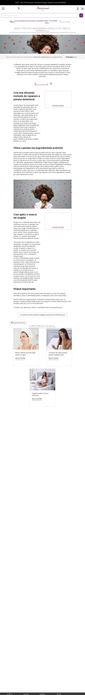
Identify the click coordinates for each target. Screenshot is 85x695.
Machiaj (18, 21)
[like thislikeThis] (35, 331)
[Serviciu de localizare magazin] (19, 8)
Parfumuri (25, 21)
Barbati (41, 21)
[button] (42, 315)
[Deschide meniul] (3, 8)
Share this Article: (18, 323)
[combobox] (41, 15)
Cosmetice (34, 21)
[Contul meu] (78, 8)
